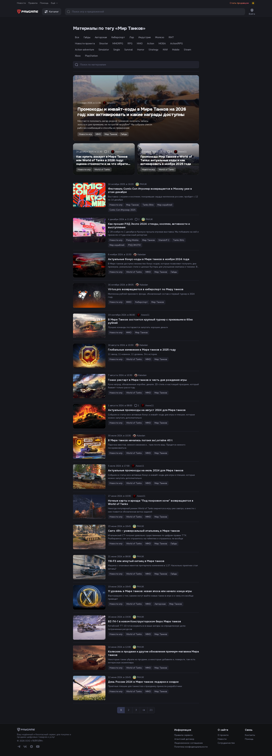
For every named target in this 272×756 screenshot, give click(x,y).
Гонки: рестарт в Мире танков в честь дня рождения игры (147, 380)
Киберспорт (118, 37)
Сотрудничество (226, 742)
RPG (130, 43)
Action (150, 43)
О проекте (223, 735)
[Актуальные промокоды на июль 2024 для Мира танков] (89, 476)
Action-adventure (84, 49)
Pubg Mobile (132, 240)
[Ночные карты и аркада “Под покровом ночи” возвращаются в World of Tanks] (89, 507)
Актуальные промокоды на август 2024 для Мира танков (146, 410)
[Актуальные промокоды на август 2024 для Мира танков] (89, 416)
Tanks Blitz (148, 204)
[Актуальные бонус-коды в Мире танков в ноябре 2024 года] (89, 265)
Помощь (44, 3)
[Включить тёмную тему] (253, 3)
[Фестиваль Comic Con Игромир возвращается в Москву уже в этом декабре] (89, 195)
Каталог (54, 11)
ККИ (165, 49)
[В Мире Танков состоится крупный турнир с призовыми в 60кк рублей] (89, 326)
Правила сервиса (183, 735)
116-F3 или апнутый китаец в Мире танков (136, 561)
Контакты (250, 735)
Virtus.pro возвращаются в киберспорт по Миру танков (145, 289)
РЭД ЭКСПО (134, 245)
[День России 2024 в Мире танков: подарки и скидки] (89, 688)
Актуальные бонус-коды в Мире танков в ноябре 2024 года (148, 259)
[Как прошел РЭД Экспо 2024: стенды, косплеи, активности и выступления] (89, 230)
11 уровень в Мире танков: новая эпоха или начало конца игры (150, 591)
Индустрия (144, 37)
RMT (171, 37)
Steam (187, 49)
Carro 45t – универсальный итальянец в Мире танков (144, 530)
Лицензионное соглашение (188, 742)
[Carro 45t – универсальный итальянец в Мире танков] (89, 537)
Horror (140, 49)
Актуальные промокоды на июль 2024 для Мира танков (145, 470)
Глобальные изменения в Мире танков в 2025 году (142, 349)
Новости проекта (85, 43)
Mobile (175, 49)
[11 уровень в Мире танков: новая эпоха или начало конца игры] (89, 597)
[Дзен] (31, 746)
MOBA (162, 43)
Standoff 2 (164, 240)
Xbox (78, 55)
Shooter (103, 43)
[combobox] (155, 11)
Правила (32, 3)
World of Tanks (102, 169)
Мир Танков (111, 134)
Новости (21, 3)
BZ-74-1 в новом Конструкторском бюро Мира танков (144, 621)
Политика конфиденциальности (191, 746)
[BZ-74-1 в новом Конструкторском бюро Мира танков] (89, 627)
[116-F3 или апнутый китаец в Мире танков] (89, 567)
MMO (140, 43)
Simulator (104, 49)
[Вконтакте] (25, 746)
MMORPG (117, 43)
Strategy (153, 49)
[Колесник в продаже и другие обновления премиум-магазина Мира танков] (89, 658)
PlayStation (91, 55)
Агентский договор (184, 739)
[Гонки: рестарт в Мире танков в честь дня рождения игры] (89, 386)
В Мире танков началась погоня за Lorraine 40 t (140, 440)
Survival (128, 49)
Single (116, 49)
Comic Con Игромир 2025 (122, 209)
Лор (131, 37)
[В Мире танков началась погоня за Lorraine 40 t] (89, 446)
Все (77, 37)
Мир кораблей (164, 204)
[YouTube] (38, 746)
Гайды (87, 37)
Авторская (101, 37)
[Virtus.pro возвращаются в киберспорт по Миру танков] (89, 295)
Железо (159, 37)
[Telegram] (19, 746)
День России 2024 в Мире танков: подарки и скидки (143, 681)
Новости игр (85, 134)
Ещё (53, 3)
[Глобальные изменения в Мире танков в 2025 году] (89, 356)
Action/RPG (176, 43)
